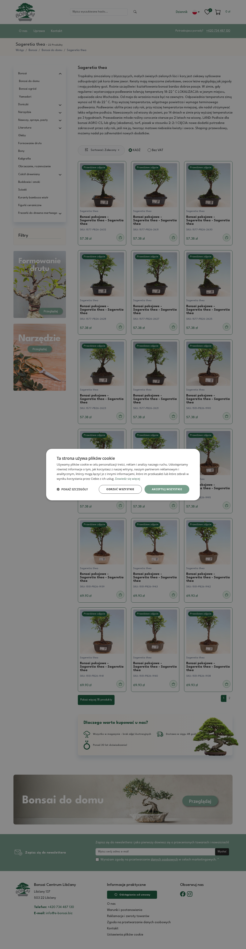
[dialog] (123, 474)
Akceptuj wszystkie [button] (167, 489)
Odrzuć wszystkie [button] (120, 489)
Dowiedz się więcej (127, 479)
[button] (72, 489)
